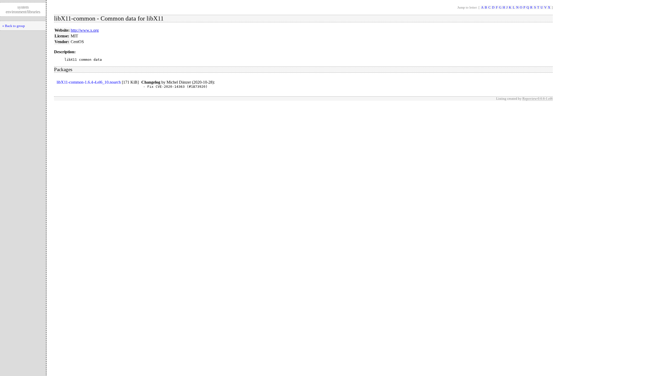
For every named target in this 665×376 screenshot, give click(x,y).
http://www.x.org (85, 30)
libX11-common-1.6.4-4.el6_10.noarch (89, 82)
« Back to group (13, 26)
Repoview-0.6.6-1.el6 (537, 98)
